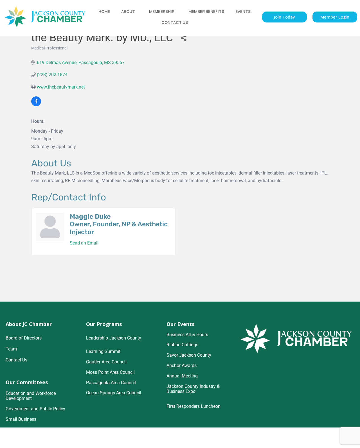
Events (243, 11)
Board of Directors (24, 338)
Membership (161, 11)
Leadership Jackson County (113, 338)
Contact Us (174, 22)
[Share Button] (183, 37)
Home (104, 11)
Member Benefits (206, 11)
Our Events (180, 324)
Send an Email (84, 243)
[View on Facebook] (36, 104)
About (128, 11)
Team (11, 349)
